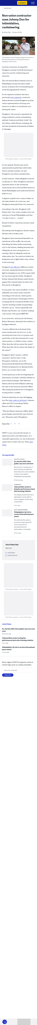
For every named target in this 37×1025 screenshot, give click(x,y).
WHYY (7, 3)
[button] (4, 1022)
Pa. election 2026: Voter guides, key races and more (23, 462)
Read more (9, 548)
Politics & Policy (19, 459)
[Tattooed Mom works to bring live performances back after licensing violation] (7, 489)
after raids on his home (18, 400)
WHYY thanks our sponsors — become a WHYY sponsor (18, 159)
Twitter (15, 424)
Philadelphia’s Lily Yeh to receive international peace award (24, 514)
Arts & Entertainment (21, 510)
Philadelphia (7, 8)
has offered (15, 267)
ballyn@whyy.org (12, 555)
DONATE (23, 3)
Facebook (11, 424)
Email (19, 424)
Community (17, 484)
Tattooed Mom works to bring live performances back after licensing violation (24, 489)
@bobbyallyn (11, 552)
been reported (15, 97)
